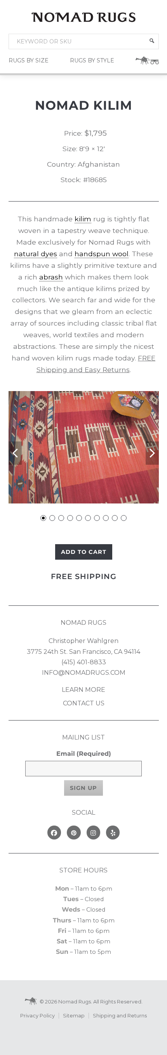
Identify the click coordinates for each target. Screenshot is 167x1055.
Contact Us (83, 703)
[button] (152, 41)
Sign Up (83, 787)
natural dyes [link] (35, 254)
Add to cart (83, 551)
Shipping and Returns (120, 1016)
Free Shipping (84, 576)
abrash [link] (51, 277)
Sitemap (74, 1016)
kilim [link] (83, 219)
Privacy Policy (37, 1016)
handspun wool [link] (102, 254)
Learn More (83, 689)
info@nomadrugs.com (83, 672)
